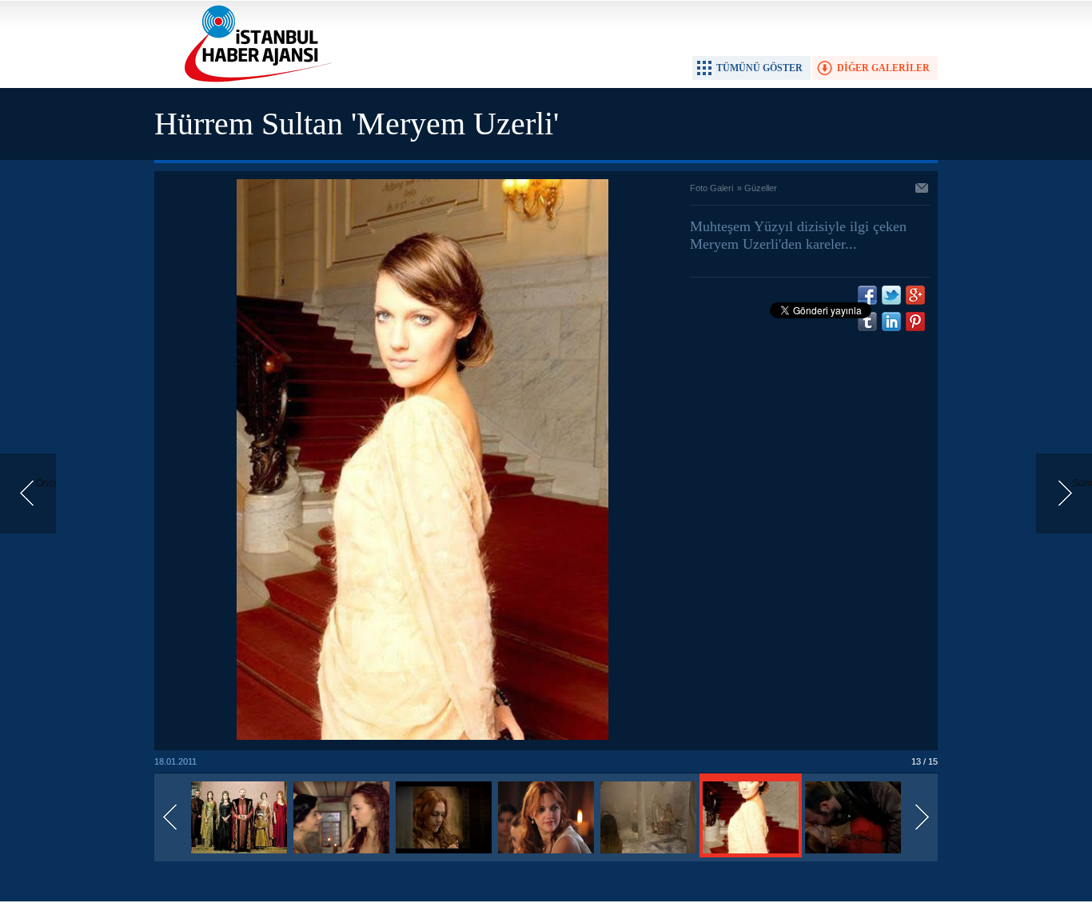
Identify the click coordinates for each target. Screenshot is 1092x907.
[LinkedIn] (891, 321)
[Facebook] (867, 295)
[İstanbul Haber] (254, 80)
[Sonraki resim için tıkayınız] (422, 736)
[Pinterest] (915, 321)
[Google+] (915, 295)
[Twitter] (891, 295)
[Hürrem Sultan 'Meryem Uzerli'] (239, 854)
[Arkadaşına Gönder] (922, 189)
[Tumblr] (867, 321)
